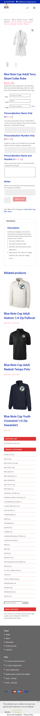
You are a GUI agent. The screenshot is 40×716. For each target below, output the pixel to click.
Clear (33, 106)
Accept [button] (17, 712)
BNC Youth (8, 485)
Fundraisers (8, 515)
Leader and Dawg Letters (13, 536)
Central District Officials (14, 497)
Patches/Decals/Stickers (13, 562)
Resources (10, 642)
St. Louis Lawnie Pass (13, 666)
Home (7, 19)
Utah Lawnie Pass (10, 579)
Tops (6, 575)
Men (5, 549)
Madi (6, 545)
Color (7, 102)
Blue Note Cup (19, 19)
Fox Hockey (8, 510)
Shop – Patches (11, 683)
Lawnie (6, 532)
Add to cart (19, 199)
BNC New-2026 (9, 476)
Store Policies (11, 646)
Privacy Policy (28, 715)
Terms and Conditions (14, 715)
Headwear (8, 523)
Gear (6, 519)
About (8, 638)
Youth (6, 596)
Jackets (6, 528)
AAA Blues (7, 455)
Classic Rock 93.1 (10, 506)
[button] (33, 30)
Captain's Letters (10, 493)
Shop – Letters (11, 678)
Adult (6, 459)
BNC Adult (8, 211)
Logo (7, 107)
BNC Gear (7, 472)
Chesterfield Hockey (12, 502)
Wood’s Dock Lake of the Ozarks (18, 674)
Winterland (8, 583)
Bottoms (7, 489)
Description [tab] (10, 221)
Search (25, 603)
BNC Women (8, 480)
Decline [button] (7, 712)
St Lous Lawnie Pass (11, 570)
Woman (7, 588)
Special (6, 566)
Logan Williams (10, 540)
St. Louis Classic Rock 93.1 (15, 661)
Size (6, 97)
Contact (9, 650)
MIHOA (6, 553)
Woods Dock (9, 592)
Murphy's (7, 558)
